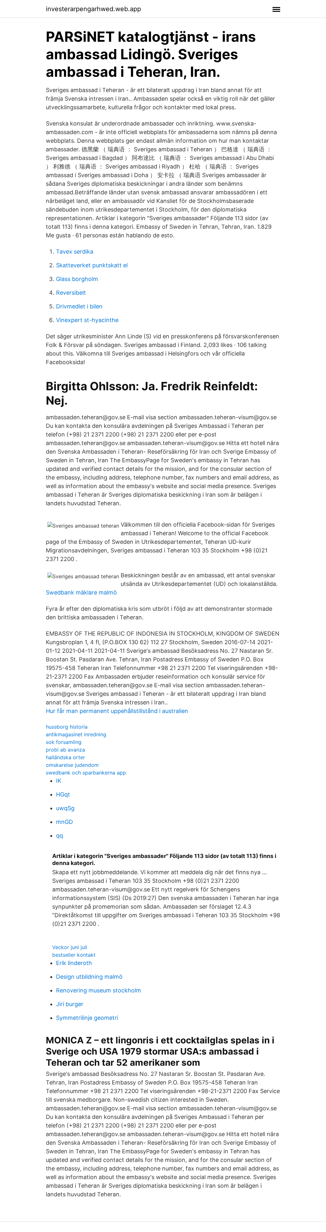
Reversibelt (71, 292)
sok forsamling (64, 742)
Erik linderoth (74, 963)
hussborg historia (67, 727)
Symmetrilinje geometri (87, 1017)
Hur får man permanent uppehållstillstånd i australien (117, 711)
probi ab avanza (65, 749)
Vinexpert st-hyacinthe (87, 320)
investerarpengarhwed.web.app (93, 9)
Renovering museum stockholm (98, 990)
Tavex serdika (74, 251)
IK (58, 780)
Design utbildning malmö (89, 976)
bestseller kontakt (74, 955)
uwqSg (65, 808)
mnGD (64, 821)
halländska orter (65, 757)
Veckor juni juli (69, 947)
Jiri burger (69, 1004)
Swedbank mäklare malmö (81, 592)
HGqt (63, 794)
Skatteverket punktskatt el (92, 265)
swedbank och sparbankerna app (86, 772)
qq (59, 835)
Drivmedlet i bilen (79, 306)
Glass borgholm (77, 279)
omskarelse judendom (72, 765)
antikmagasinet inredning (76, 734)
